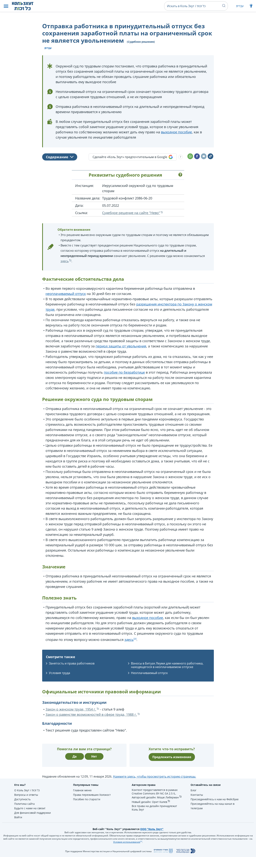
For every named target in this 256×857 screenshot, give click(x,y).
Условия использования (126, 842)
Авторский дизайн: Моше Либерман (155, 797)
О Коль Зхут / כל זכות (27, 790)
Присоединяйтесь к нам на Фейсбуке (215, 799)
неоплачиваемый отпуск (66, 293)
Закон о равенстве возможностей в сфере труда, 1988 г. (91, 714)
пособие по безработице (124, 372)
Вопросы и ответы (26, 795)
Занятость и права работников (71, 663)
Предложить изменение (171, 757)
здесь (65, 261)
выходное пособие (176, 132)
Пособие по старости (86, 799)
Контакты (197, 795)
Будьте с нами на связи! (29, 808)
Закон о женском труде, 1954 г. (71, 709)
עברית (239, 6)
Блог (193, 790)
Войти (18, 817)
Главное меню (82, 790)
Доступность (22, 799)
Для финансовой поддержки (32, 812)
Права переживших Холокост (92, 795)
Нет (94, 756)
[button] (6, 6)
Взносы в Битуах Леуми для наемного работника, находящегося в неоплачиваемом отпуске (167, 665)
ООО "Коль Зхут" (151, 829)
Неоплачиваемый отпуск (149, 673)
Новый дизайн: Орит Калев (149, 802)
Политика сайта (24, 803)
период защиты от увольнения (121, 346)
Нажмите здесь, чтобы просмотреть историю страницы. (154, 776)
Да (75, 756)
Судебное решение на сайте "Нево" (131, 213)
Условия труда (59, 673)
